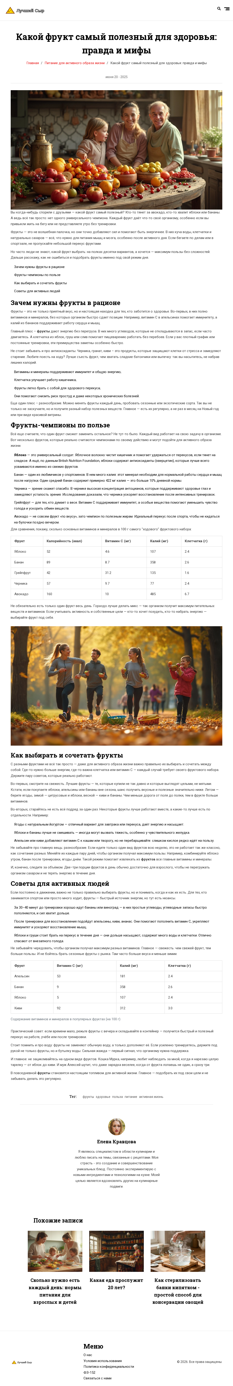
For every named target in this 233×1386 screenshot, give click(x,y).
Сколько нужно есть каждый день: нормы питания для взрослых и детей (55, 1291)
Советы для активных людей (37, 291)
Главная (32, 63)
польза (117, 1097)
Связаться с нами (97, 1378)
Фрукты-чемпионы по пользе (37, 275)
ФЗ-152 (89, 1372)
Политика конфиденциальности (109, 1367)
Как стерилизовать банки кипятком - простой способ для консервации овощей (177, 1291)
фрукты (88, 1097)
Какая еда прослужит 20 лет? (116, 1283)
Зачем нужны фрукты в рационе (39, 267)
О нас (88, 1355)
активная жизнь (151, 1097)
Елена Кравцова (116, 1141)
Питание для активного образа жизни (75, 63)
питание (131, 1097)
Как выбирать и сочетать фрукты (40, 283)
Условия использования (103, 1361)
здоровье (103, 1097)
